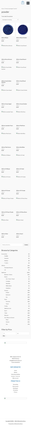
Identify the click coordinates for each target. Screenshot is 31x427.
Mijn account (15, 378)
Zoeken (26, 244)
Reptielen (8, 283)
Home (3, 8)
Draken (7, 292)
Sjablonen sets (7, 308)
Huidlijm (6, 256)
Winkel (15, 372)
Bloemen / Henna (8, 274)
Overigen (8, 281)
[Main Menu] (28, 3)
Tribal (5, 313)
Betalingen (15, 388)
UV (5, 270)
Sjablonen (4, 272)
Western (6, 315)
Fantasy (6, 290)
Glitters (3, 265)
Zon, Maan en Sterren (9, 317)
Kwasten (6, 258)
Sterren (7, 322)
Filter (4, 335)
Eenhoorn (8, 294)
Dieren (5, 276)
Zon (7, 324)
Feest (5, 299)
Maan (7, 319)
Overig (5, 306)
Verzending (15, 384)
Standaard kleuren (8, 267)
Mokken (6, 260)
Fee (6, 297)
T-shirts (6, 263)
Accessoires (4, 254)
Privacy (15, 392)
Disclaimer (15, 390)
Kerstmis (8, 301)
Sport (5, 310)
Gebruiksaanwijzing (15, 374)
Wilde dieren (9, 285)
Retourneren (15, 386)
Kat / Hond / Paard (10, 279)
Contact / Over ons (15, 376)
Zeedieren (8, 288)
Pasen (7, 303)
